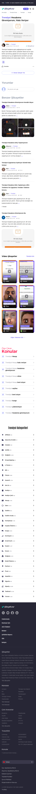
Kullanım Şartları (7, 774)
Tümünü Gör (30, 256)
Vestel (20, 715)
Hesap (29, 12)
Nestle (20, 739)
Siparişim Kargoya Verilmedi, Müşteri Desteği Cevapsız (17, 670)
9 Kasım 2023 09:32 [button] (10, 107)
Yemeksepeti (22, 694)
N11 (2, 691)
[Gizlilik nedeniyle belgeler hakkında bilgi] (3, 62)
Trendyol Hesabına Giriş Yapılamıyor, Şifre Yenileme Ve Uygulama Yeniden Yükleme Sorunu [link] (15, 187)
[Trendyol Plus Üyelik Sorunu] (26, 297)
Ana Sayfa (4, 12)
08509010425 (6, 739)
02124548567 (22, 734)
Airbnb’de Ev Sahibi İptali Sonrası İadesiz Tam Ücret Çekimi (18, 675)
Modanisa (4, 713)
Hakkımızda (5, 619)
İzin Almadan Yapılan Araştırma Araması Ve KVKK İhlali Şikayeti (18, 663)
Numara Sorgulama (7, 720)
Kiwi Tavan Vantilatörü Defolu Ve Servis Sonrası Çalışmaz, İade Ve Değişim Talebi (18, 655)
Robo (3, 694)
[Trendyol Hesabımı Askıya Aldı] (9, 322)
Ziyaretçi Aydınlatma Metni (10, 771)
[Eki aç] (18, 33)
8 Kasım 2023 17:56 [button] (10, 148)
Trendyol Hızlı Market (24, 689)
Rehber (4, 630)
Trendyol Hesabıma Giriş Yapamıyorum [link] (15, 142)
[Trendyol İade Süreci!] (9, 272)
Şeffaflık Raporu (7, 634)
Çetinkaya (4, 734)
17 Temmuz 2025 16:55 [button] (11, 195)
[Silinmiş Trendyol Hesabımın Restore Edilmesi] (26, 322)
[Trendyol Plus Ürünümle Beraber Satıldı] (26, 272)
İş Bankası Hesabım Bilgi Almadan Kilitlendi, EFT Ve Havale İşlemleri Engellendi (18, 672)
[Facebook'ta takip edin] (12, 612)
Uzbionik (4, 742)
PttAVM (20, 699)
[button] (3, 613)
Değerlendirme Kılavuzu (9, 782)
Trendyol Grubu (13, 12)
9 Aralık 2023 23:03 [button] (10, 218)
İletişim (4, 642)
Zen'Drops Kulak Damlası (25, 742)
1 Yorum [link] (4, 206)
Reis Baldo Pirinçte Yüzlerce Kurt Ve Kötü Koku (15, 665)
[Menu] (33, 9)
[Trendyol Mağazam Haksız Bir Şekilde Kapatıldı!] (9, 297)
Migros (20, 718)
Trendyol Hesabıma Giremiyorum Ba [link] (14, 213)
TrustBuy (4, 789)
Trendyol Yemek (6, 696)
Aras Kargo (5, 718)
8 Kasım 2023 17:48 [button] (10, 46)
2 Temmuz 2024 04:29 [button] (11, 170)
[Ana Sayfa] (8, 9)
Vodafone (4, 723)
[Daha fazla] (33, 66)
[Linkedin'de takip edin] (17, 612)
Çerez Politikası (6, 779)
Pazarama (21, 691)
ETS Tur (20, 720)
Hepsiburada (5, 699)
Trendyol (22, 12)
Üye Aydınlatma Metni (9, 768)
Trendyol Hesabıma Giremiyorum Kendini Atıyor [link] (17, 102)
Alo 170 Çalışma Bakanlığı (25, 744)
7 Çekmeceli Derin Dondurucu (10, 753)
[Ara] (30, 9)
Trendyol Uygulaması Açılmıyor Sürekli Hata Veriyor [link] (16, 164)
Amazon (4, 689)
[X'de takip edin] (3, 612)
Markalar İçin (6, 623)
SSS (3, 638)
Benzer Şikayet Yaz (19, 72)
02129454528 (22, 737)
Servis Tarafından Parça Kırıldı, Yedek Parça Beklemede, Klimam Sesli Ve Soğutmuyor (18, 658)
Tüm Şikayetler (6, 680)
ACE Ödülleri (6, 627)
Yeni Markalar (6, 704)
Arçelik (4, 715)
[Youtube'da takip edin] (7, 612)
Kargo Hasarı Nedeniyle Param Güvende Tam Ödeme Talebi (18, 677)
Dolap (19, 696)
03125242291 (5, 744)
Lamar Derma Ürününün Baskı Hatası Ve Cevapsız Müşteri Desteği (18, 668)
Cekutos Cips (5, 737)
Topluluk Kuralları (7, 776)
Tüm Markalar (6, 702)
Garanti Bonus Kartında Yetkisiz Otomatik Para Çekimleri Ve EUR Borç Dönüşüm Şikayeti (18, 660)
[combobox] (18, 762)
